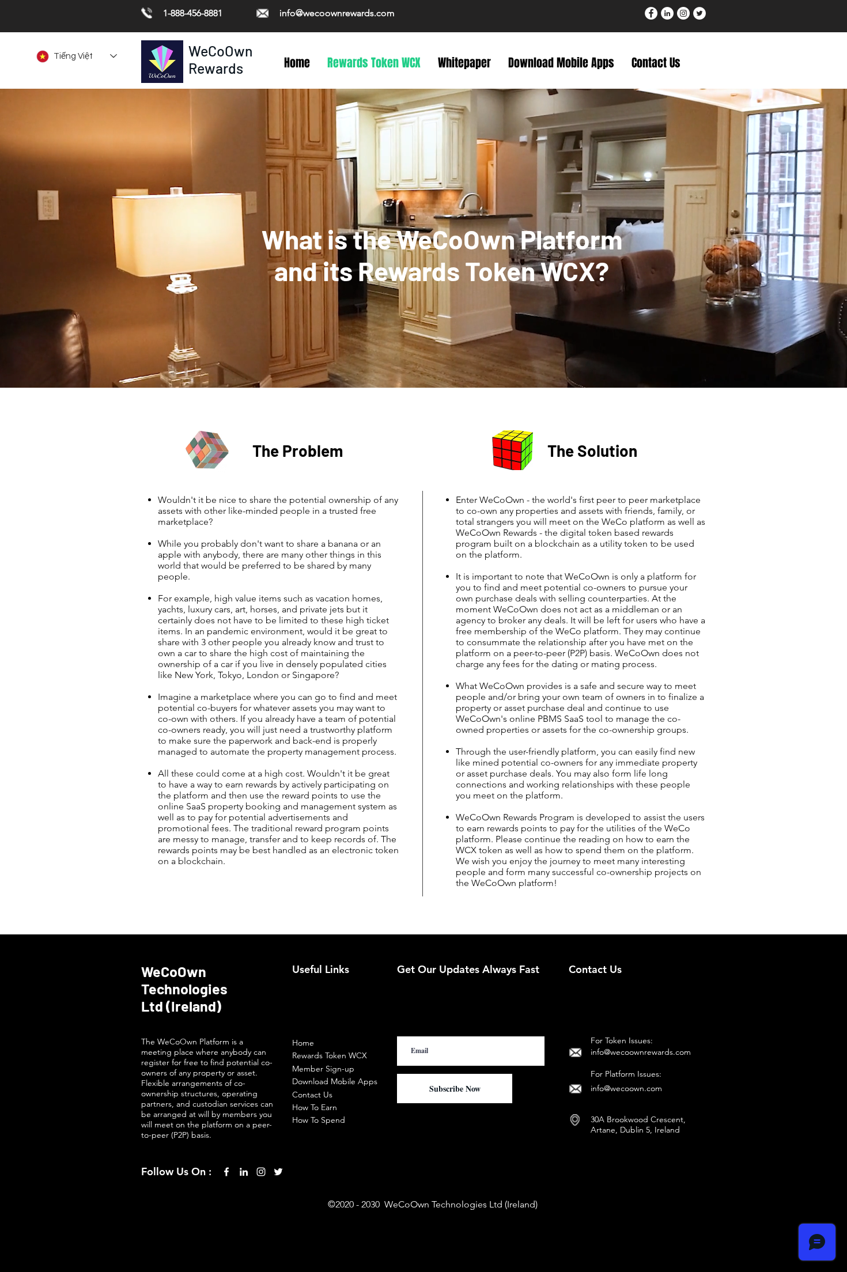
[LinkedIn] (667, 13)
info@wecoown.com (626, 1088)
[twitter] (278, 1172)
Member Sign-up (323, 1068)
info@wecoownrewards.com (337, 12)
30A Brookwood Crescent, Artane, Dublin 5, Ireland (638, 1124)
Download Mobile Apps (334, 1081)
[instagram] (261, 1172)
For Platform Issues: (626, 1074)
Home (303, 1043)
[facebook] (226, 1172)
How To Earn (314, 1107)
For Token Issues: (622, 1040)
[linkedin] (243, 1172)
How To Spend (318, 1120)
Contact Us (312, 1094)
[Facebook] (651, 13)
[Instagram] (683, 13)
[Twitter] (699, 13)
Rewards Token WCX (329, 1055)
